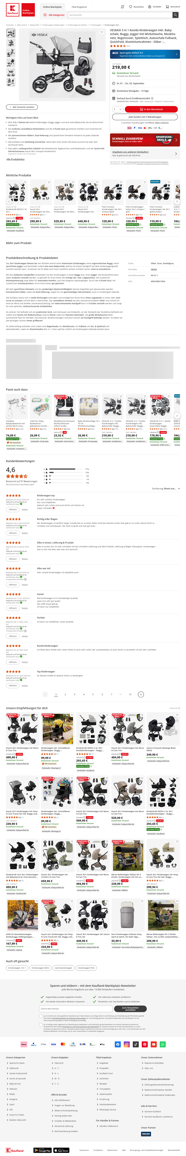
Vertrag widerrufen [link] (63, 1115)
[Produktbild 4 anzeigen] (11, 62)
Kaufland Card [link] (106, 1073)
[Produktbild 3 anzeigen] (11, 52)
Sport (12, 1104)
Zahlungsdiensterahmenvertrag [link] (159, 1084)
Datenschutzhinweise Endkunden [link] (160, 1095)
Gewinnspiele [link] (106, 1094)
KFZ (11, 1109)
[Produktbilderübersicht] (11, 64)
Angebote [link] (104, 1063)
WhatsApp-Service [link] (108, 1109)
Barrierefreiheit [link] (174, 1150)
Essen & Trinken (17, 1114)
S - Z (57, 1083)
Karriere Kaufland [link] (153, 1111)
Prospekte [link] (104, 1068)
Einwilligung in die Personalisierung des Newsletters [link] (80, 1027)
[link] (79, 6)
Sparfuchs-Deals (17, 1063)
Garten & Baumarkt (18, 1073)
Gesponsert (10, 207)
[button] (66, 469)
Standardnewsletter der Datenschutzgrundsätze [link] (69, 1018)
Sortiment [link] (104, 1078)
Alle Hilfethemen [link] (62, 1100)
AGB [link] (123, 1150)
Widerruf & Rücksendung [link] (66, 1110)
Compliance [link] (98, 1150)
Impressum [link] (84, 1150)
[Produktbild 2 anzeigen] (11, 43)
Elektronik (14, 1068)
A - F (57, 1068)
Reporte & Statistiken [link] (154, 1063)
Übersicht (59, 1063)
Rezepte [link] (103, 1083)
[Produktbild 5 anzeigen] (11, 72)
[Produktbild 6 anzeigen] (11, 82)
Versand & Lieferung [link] (64, 1126)
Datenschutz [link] (112, 1150)
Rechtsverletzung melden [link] (66, 1131)
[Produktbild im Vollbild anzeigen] (62, 64)
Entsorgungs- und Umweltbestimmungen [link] (146, 1150)
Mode (12, 1094)
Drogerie (13, 1099)
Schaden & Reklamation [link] (65, 1121)
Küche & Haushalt (18, 1078)
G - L (57, 1073)
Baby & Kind (15, 1083)
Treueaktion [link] (105, 1089)
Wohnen (13, 1089)
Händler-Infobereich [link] (109, 1126)
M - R (57, 1078)
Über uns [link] (149, 1068)
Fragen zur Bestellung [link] (65, 1105)
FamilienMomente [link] (108, 1104)
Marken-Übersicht (18, 1120)
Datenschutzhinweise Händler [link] (158, 1090)
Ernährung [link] (104, 1099)
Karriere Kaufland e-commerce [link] (159, 1116)
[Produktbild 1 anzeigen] (11, 33)
